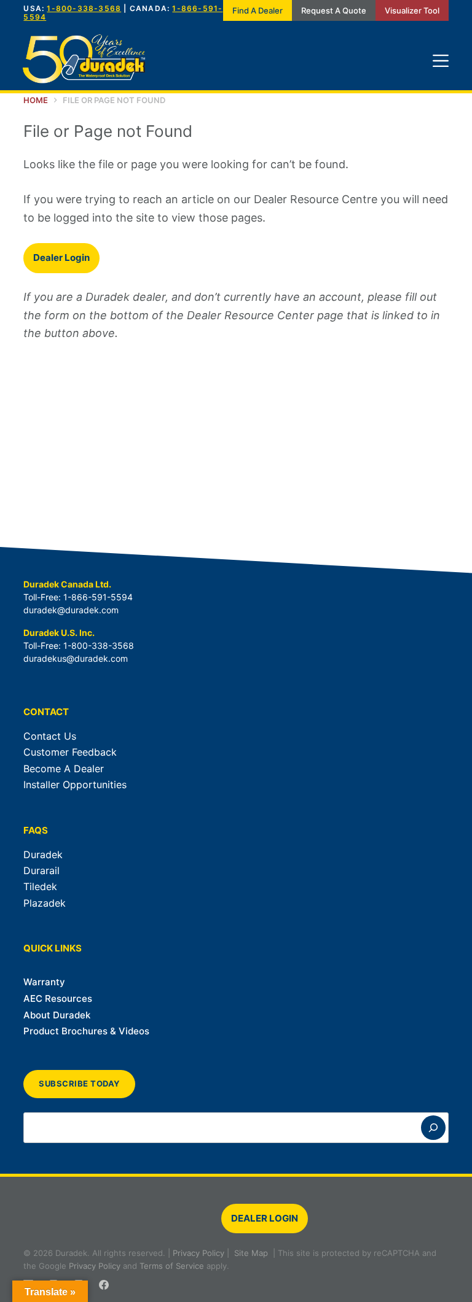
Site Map (251, 1253)
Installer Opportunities (75, 784)
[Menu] (441, 61)
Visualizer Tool (412, 10)
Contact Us (49, 736)
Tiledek (40, 886)
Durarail (41, 870)
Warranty (44, 982)
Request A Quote (333, 10)
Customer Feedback (70, 752)
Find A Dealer (257, 10)
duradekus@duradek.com (75, 658)
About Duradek (56, 1015)
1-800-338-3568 (84, 8)
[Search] (433, 1127)
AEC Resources (57, 998)
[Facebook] (104, 1285)
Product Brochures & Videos (86, 1031)
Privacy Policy (198, 1253)
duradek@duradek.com (71, 610)
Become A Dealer (63, 768)
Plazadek (44, 903)
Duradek (43, 854)
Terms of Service (172, 1266)
